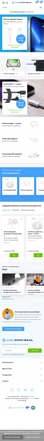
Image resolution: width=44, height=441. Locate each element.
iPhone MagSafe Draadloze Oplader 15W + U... (13, 234)
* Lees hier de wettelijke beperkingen (13, 354)
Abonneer (34, 350)
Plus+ (34, 396)
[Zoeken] (41, 7)
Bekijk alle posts (8, 299)
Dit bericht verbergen (12, 437)
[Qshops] (33, 408)
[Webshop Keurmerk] (16, 408)
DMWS (29, 396)
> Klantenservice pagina (13, 329)
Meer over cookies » (34, 437)
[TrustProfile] (27, 408)
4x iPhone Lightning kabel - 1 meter (35, 233)
